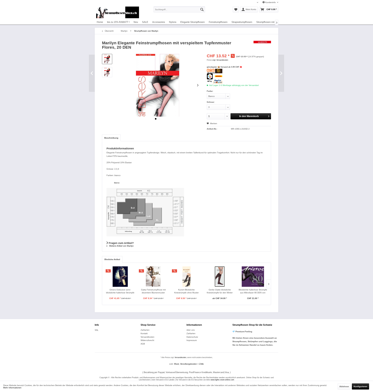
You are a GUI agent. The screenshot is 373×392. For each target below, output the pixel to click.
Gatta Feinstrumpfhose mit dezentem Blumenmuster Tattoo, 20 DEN (153, 291)
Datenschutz (192, 337)
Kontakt (144, 333)
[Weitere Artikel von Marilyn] (262, 46)
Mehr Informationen (12, 387)
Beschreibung (111, 138)
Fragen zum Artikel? (121, 243)
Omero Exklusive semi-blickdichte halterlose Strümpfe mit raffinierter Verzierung (120, 291)
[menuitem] (179, 9)
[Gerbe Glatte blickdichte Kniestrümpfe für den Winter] (219, 276)
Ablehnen (344, 386)
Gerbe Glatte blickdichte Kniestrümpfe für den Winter (220, 291)
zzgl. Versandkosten (220, 60)
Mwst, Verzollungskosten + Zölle (189, 364)
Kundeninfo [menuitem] (270, 2)
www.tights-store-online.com (222, 380)
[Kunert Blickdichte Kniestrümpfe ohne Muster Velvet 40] (186, 276)
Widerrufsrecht (147, 340)
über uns (190, 330)
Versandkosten (147, 337)
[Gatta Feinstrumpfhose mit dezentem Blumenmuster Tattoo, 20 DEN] (153, 276)
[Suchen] (202, 9)
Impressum (191, 340)
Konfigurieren (360, 386)
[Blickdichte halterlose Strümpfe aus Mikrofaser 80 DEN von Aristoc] (252, 276)
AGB (143, 344)
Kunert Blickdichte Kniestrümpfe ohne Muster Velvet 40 (186, 291)
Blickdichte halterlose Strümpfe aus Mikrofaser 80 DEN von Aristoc (253, 291)
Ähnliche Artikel (112, 259)
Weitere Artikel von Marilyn (121, 246)
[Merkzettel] (236, 9)
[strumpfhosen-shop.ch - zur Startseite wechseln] (117, 12)
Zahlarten (145, 330)
